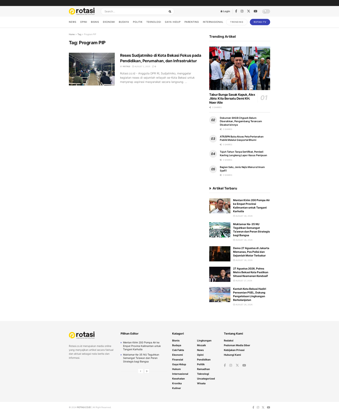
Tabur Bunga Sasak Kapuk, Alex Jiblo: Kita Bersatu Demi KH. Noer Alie (232, 98)
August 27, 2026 (243, 280)
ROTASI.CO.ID (84, 407)
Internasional (213, 21)
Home (72, 34)
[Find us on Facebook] (236, 11)
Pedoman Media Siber (237, 345)
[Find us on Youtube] (255, 11)
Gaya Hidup (173, 21)
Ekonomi (109, 21)
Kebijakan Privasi (234, 349)
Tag (79, 34)
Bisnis (95, 21)
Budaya (124, 21)
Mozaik (201, 345)
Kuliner (176, 388)
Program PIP (90, 34)
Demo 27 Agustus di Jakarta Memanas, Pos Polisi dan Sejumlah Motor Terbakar (251, 251)
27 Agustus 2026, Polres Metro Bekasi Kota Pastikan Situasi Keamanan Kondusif (250, 272)
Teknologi (153, 21)
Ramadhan (203, 369)
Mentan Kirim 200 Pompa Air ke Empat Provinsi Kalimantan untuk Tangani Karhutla (142, 346)
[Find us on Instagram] (242, 11)
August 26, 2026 (243, 304)
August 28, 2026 (243, 216)
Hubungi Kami (232, 354)
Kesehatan (178, 378)
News (72, 21)
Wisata (201, 383)
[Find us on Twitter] (248, 11)
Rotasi (126, 66)
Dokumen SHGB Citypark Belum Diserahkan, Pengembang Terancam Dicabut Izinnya (241, 121)
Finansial (177, 359)
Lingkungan (204, 340)
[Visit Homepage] (82, 11)
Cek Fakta (178, 349)
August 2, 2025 (142, 66)
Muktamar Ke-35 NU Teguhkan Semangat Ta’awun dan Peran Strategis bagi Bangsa (141, 358)
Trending (236, 22)
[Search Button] (170, 11)
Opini (83, 21)
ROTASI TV (260, 22)
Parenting (192, 21)
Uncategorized (206, 378)
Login (226, 11)
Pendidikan (204, 359)
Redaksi (228, 340)
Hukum (176, 369)
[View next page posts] (147, 371)
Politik (137, 21)
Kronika (177, 383)
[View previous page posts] (140, 371)
